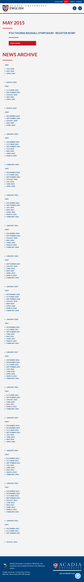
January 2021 (12, 225)
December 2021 (12, 203)
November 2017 (13, 327)
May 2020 (10, 240)
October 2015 (12, 395)
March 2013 (11, 472)
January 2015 (12, 418)
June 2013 (10, 467)
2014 (7, 422)
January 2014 (12, 450)
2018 (7, 290)
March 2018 (11, 308)
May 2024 (10, 123)
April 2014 (10, 442)
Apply (66, 1)
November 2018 (13, 294)
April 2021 (10, 212)
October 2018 (12, 297)
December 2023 (12, 142)
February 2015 (12, 409)
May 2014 (10, 439)
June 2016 (10, 371)
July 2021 (10, 207)
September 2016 (13, 367)
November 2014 (13, 428)
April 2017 (10, 339)
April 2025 (10, 99)
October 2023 (12, 144)
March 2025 (11, 108)
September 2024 (13, 118)
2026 (7, 65)
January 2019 (12, 286)
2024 (7, 112)
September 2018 (13, 299)
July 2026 (10, 69)
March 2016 (11, 376)
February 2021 (12, 217)
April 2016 (10, 374)
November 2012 (13, 493)
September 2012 (13, 498)
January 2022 (12, 195)
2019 (7, 260)
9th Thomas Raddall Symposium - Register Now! (42, 33)
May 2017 (10, 336)
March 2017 (11, 341)
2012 (7, 487)
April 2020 (10, 243)
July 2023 (10, 149)
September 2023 (13, 146)
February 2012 (12, 512)
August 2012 (11, 500)
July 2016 (10, 369)
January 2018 (12, 319)
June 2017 (10, 334)
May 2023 (10, 151)
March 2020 (11, 245)
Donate (72, 1)
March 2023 (11, 156)
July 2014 (10, 435)
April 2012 (10, 507)
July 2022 (10, 182)
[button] (74, 8)
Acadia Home (59, 1)
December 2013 (12, 458)
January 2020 (12, 256)
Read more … (16, 43)
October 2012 (12, 496)
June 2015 (10, 402)
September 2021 (13, 205)
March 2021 (11, 214)
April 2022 (10, 186)
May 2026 (10, 71)
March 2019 (11, 275)
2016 (7, 356)
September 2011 (13, 533)
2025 (7, 86)
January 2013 (12, 483)
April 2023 (10, 153)
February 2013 (12, 474)
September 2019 (13, 264)
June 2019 (10, 268)
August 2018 (11, 301)
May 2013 (10, 470)
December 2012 (12, 491)
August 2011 (11, 542)
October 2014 (12, 430)
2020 (7, 229)
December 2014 (12, 425)
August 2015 (11, 400)
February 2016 (12, 378)
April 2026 (10, 73)
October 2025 (12, 90)
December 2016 (12, 360)
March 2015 (11, 406)
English (17, 8)
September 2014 (13, 432)
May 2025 (10, 97)
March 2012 (11, 509)
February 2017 (12, 343)
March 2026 (11, 82)
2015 (7, 391)
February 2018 (12, 310)
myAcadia (79, 1)
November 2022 (13, 172)
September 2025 (13, 92)
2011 (7, 524)
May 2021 (10, 210)
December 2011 (12, 528)
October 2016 (12, 364)
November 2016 (13, 362)
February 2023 (12, 164)
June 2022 (10, 184)
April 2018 (10, 306)
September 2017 (13, 332)
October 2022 (12, 175)
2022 (7, 168)
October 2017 (12, 329)
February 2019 (12, 278)
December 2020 (12, 233)
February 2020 (12, 247)
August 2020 (11, 238)
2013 (7, 454)
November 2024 (13, 116)
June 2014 (10, 437)
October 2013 (12, 461)
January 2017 (12, 352)
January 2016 (12, 387)
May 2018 (10, 303)
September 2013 (13, 463)
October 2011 (12, 531)
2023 (7, 138)
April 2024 (10, 125)
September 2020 (13, 236)
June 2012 (10, 503)
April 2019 (10, 273)
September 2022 (13, 177)
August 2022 (11, 179)
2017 (7, 323)
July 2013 (10, 465)
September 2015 (13, 397)
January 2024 (12, 134)
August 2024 (11, 121)
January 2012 (12, 521)
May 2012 (10, 505)
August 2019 (11, 266)
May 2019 (10, 271)
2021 (7, 199)
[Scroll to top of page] (78, 576)
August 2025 (11, 95)
